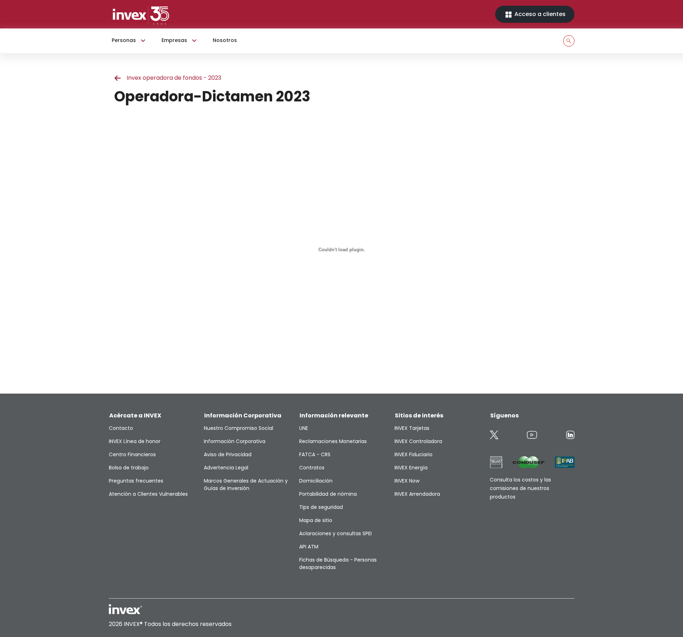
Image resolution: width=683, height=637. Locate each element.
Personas (124, 40)
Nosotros (225, 40)
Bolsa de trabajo (129, 467)
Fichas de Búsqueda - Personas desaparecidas (338, 563)
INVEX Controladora (418, 441)
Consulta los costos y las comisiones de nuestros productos (520, 488)
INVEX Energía (411, 467)
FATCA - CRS (314, 454)
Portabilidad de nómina (328, 494)
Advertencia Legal (226, 467)
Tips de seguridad (321, 507)
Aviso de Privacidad (228, 454)
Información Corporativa (234, 441)
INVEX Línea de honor (134, 441)
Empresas (174, 40)
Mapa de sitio (315, 520)
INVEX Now (407, 480)
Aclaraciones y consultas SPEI (335, 533)
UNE (303, 428)
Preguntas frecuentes (136, 480)
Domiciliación (316, 480)
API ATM (308, 546)
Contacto (121, 428)
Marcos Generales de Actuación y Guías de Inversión (246, 484)
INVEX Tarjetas (412, 428)
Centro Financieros (132, 454)
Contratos (311, 467)
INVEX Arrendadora (417, 494)
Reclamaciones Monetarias (333, 441)
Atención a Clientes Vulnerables (148, 494)
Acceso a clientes (539, 14)
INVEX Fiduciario (414, 454)
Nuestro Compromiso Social (238, 428)
